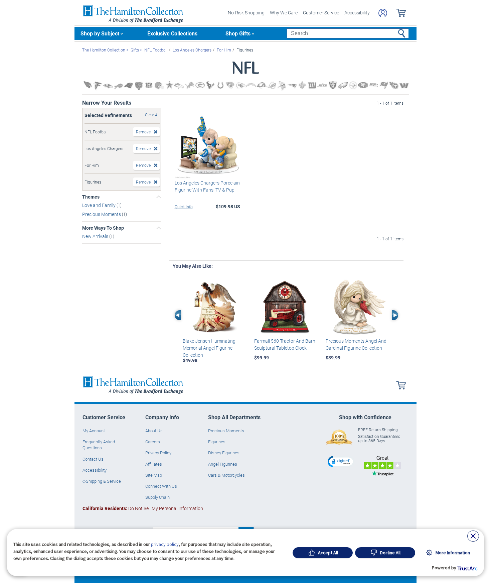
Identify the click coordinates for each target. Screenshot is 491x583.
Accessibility (357, 12)
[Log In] (383, 13)
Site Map (153, 475)
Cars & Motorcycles (226, 475)
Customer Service (321, 12)
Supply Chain (157, 497)
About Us (154, 431)
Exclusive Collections (172, 33)
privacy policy (165, 544)
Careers (152, 442)
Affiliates (153, 464)
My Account (94, 431)
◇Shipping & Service (102, 481)
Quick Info (184, 206)
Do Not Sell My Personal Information (143, 508)
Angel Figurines (222, 464)
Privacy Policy (158, 453)
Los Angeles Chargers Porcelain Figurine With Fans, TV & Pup (207, 186)
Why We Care (284, 12)
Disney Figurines (223, 453)
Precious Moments (102, 214)
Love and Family (99, 205)
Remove (143, 131)
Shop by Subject (99, 33)
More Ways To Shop (103, 228)
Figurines (216, 442)
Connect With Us (161, 486)
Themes (91, 197)
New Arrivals (95, 236)
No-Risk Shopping (246, 12)
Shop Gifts (238, 33)
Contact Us (93, 459)
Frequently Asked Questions (99, 445)
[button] (341, 461)
